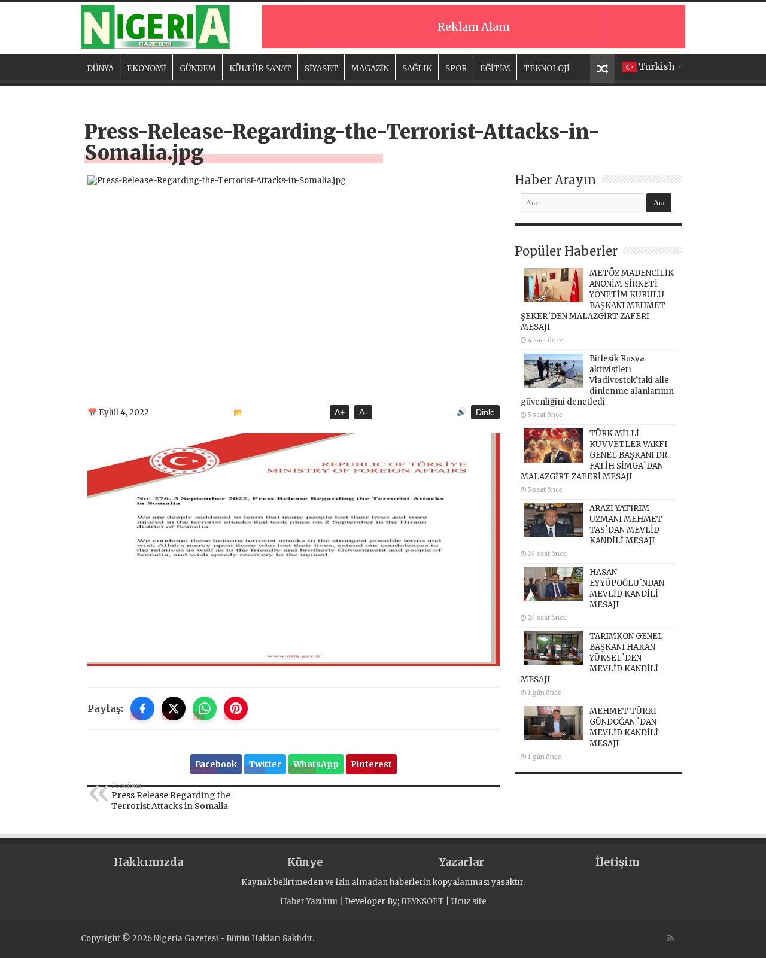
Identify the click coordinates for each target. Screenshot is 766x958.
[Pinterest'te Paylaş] (236, 708)
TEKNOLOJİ (547, 68)
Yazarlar (461, 862)
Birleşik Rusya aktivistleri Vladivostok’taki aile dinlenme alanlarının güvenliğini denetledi (597, 380)
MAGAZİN (370, 68)
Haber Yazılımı (309, 901)
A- (363, 412)
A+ (340, 412)
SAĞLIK (417, 68)
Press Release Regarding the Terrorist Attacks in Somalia (170, 796)
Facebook (216, 764)
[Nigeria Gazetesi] (155, 27)
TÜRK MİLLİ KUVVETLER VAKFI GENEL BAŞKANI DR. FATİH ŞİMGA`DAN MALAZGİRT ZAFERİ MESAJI (595, 455)
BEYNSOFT (422, 901)
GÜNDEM (198, 68)
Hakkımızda (148, 862)
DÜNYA (100, 68)
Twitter (265, 764)
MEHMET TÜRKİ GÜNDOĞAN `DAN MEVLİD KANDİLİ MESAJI (623, 727)
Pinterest (371, 764)
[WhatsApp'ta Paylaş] (205, 708)
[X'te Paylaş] (174, 708)
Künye (305, 862)
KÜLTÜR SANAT (260, 68)
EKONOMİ (146, 68)
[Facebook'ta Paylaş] (142, 708)
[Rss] (670, 938)
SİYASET (321, 68)
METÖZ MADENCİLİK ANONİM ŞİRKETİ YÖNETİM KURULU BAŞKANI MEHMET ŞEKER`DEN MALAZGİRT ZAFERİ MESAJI (597, 300)
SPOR (456, 68)
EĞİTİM (495, 68)
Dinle (485, 412)
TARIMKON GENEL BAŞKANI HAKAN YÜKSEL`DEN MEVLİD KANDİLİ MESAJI (592, 658)
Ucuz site (469, 901)
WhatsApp (316, 764)
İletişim (617, 862)
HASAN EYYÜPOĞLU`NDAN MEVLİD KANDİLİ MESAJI (626, 588)
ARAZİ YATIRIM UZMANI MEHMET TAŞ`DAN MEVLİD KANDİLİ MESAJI (625, 524)
